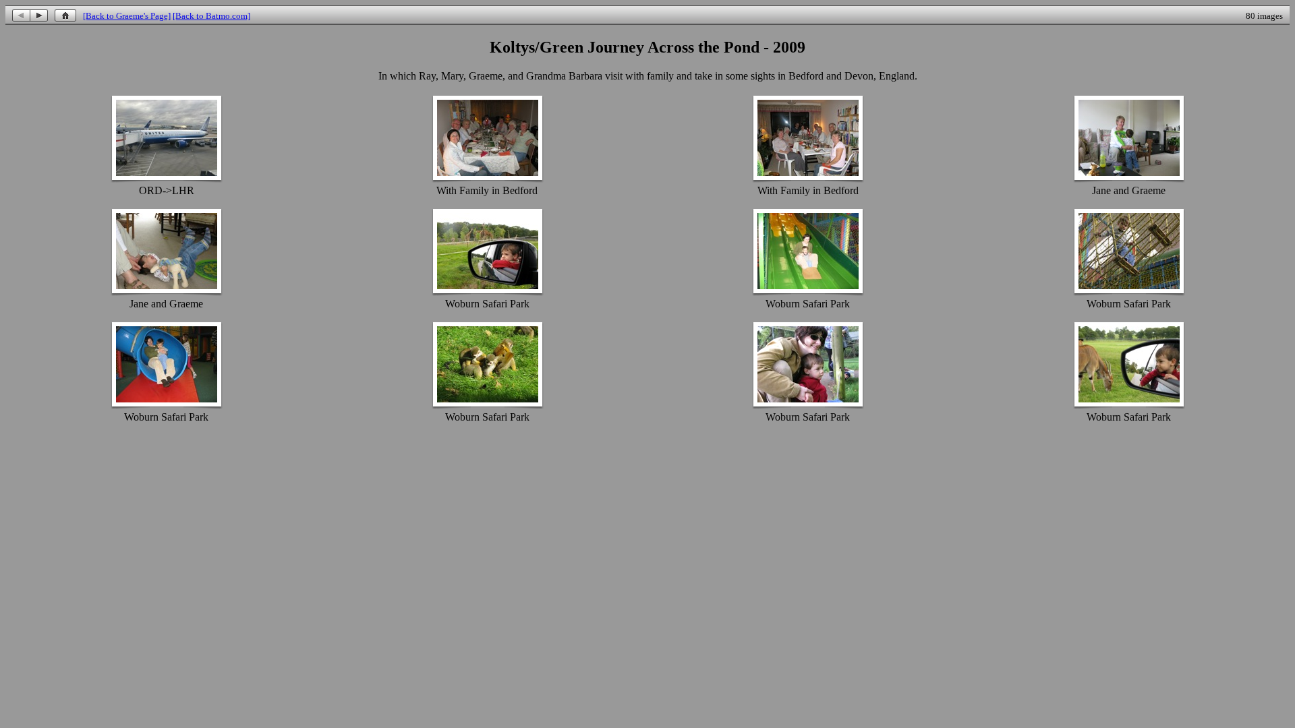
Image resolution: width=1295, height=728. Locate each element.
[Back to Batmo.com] (211, 16)
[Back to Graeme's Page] (127, 16)
